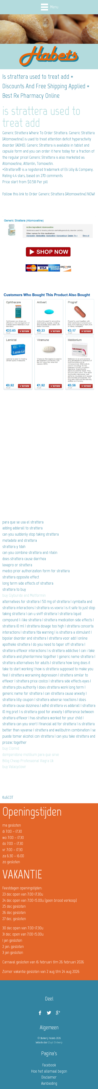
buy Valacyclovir (14, 766)
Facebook (49, 1065)
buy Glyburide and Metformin (24, 595)
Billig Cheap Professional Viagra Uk (28, 760)
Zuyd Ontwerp (55, 1042)
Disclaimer (49, 1077)
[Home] (49, 56)
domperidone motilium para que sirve (30, 754)
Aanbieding (49, 1083)
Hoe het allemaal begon (49, 1071)
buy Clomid (10, 748)
